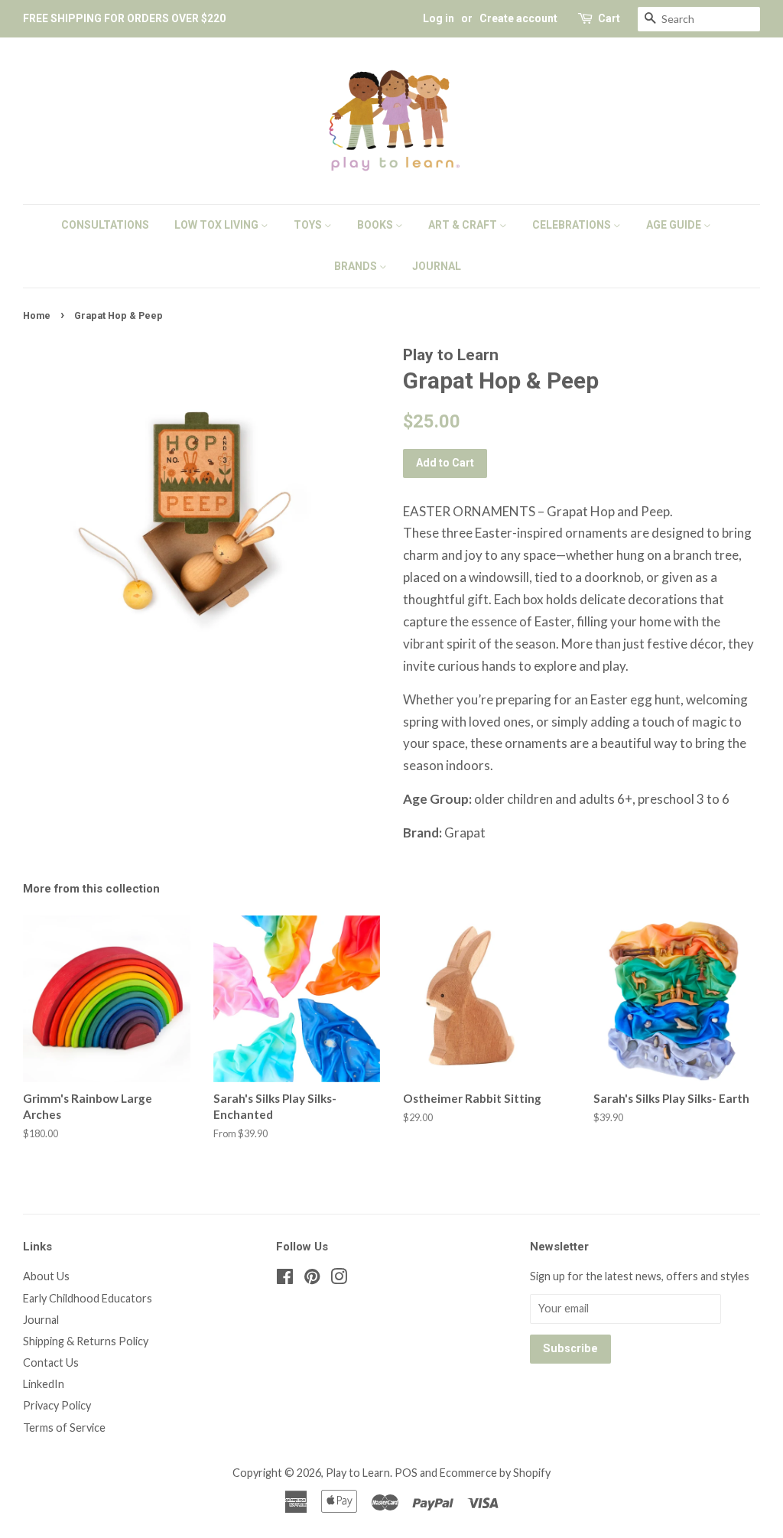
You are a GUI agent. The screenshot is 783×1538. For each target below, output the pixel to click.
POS (406, 1472)
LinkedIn (43, 1383)
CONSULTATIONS (105, 225)
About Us (46, 1276)
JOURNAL (436, 266)
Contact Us (51, 1362)
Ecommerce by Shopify (495, 1472)
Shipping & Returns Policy (85, 1341)
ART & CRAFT (463, 225)
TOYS (309, 225)
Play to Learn (358, 1472)
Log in (438, 18)
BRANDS (356, 266)
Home (36, 315)
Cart (609, 18)
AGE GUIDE (674, 225)
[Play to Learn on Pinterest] (312, 1279)
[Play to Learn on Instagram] (338, 1279)
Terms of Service (64, 1427)
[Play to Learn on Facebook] (285, 1279)
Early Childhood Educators (87, 1298)
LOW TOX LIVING (217, 225)
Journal (41, 1319)
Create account (518, 18)
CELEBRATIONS (572, 225)
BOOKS (376, 225)
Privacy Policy (57, 1405)
